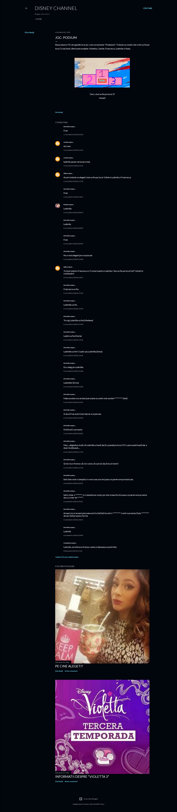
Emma (65, 204)
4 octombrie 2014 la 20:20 (73, 418)
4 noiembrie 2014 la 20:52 (73, 501)
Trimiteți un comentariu (67, 557)
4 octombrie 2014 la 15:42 (73, 340)
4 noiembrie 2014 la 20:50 (73, 483)
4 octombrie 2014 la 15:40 (73, 324)
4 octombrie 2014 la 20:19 (73, 402)
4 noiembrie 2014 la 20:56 (73, 520)
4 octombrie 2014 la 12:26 (73, 293)
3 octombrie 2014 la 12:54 (73, 150)
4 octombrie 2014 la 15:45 (73, 355)
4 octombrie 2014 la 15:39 (73, 309)
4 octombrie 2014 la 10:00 (73, 259)
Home (39, 19)
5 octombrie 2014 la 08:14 (73, 433)
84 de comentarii (71, 781)
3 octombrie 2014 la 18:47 (73, 197)
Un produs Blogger (91, 799)
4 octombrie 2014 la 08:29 (73, 228)
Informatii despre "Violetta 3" (82, 776)
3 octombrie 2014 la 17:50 (73, 181)
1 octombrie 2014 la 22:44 (73, 134)
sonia (65, 142)
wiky (65, 173)
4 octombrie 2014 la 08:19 (73, 212)
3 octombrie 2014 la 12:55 (73, 166)
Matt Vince (100, 804)
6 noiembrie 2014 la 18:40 (73, 535)
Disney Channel (56, 8)
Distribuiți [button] (29, 32)
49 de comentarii (71, 671)
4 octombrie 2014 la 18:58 (73, 387)
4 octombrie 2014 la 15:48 (73, 371)
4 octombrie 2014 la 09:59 (73, 244)
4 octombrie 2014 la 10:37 (73, 277)
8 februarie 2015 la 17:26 (72, 551)
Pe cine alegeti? (69, 666)
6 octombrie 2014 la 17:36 (73, 452)
